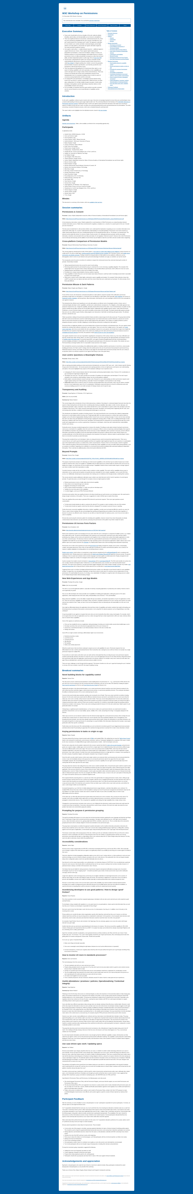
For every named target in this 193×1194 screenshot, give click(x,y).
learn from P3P (97, 57)
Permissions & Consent (115, 45)
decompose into (94, 545)
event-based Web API (105, 561)
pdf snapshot (102, 530)
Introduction (111, 34)
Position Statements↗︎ (91, 25)
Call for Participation (102, 25)
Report (125, 25)
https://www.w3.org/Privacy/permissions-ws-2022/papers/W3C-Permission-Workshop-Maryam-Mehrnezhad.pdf (93, 248)
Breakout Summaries (113, 61)
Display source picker (67, 552)
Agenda (112, 38)
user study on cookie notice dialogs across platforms (106, 251)
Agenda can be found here (68, 123)
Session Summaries (112, 43)
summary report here (94, 20)
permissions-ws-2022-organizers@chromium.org (96, 1180)
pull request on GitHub (116, 1183)
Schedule (79, 25)
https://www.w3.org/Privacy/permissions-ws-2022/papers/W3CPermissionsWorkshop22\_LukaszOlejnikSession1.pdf (95, 218)
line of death (71, 63)
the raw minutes (103, 110)
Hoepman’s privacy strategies (69, 298)
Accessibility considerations (116, 72)
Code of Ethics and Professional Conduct (114, 1175)
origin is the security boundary (114, 745)
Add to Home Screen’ (125, 738)
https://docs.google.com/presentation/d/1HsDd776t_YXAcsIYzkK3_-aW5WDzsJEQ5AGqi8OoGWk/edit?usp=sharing (95, 458)
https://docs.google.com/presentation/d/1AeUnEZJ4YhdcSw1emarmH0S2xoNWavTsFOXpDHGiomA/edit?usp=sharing (95, 362)
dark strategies (118, 296)
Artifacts (110, 36)
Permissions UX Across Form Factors (119, 57)
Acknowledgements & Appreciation (116, 88)
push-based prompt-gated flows (112, 566)
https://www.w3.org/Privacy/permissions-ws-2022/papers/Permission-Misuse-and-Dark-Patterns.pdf (90, 291)
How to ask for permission (68, 685)
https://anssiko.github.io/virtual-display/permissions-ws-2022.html (82, 530)
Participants (113, 39)
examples (86, 542)
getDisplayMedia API (112, 552)
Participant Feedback (113, 87)
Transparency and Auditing (116, 54)
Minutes (112, 41)
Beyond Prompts (114, 56)
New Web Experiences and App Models (119, 59)
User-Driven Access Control (91, 685)
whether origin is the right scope (71, 339)
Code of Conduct (113, 25)
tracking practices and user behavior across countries (95, 253)
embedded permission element (69, 332)
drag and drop (92, 561)
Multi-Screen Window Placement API (102, 554)
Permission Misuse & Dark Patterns (118, 49)
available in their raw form (96, 202)
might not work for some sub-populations (104, 332)
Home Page (67, 25)
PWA (92, 738)
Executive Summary (112, 33)
